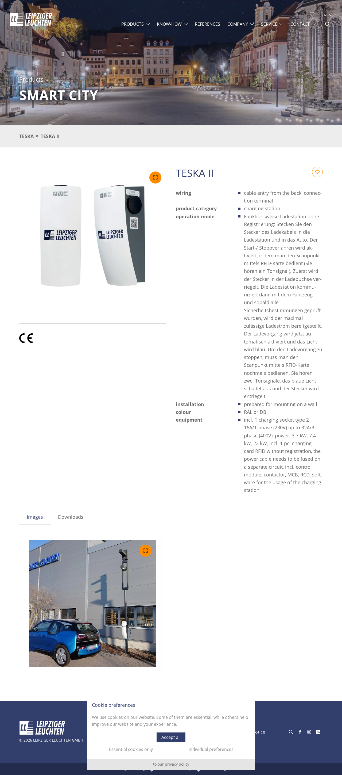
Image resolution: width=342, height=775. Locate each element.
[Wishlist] (312, 14)
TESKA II (50, 136)
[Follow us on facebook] (300, 731)
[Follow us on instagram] (309, 731)
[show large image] (92, 240)
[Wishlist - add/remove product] (317, 172)
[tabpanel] (171, 603)
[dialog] (171, 733)
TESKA (26, 136)
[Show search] (327, 24)
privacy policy (177, 764)
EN (324, 14)
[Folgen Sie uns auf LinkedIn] (318, 731)
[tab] (34, 517)
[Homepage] (31, 19)
